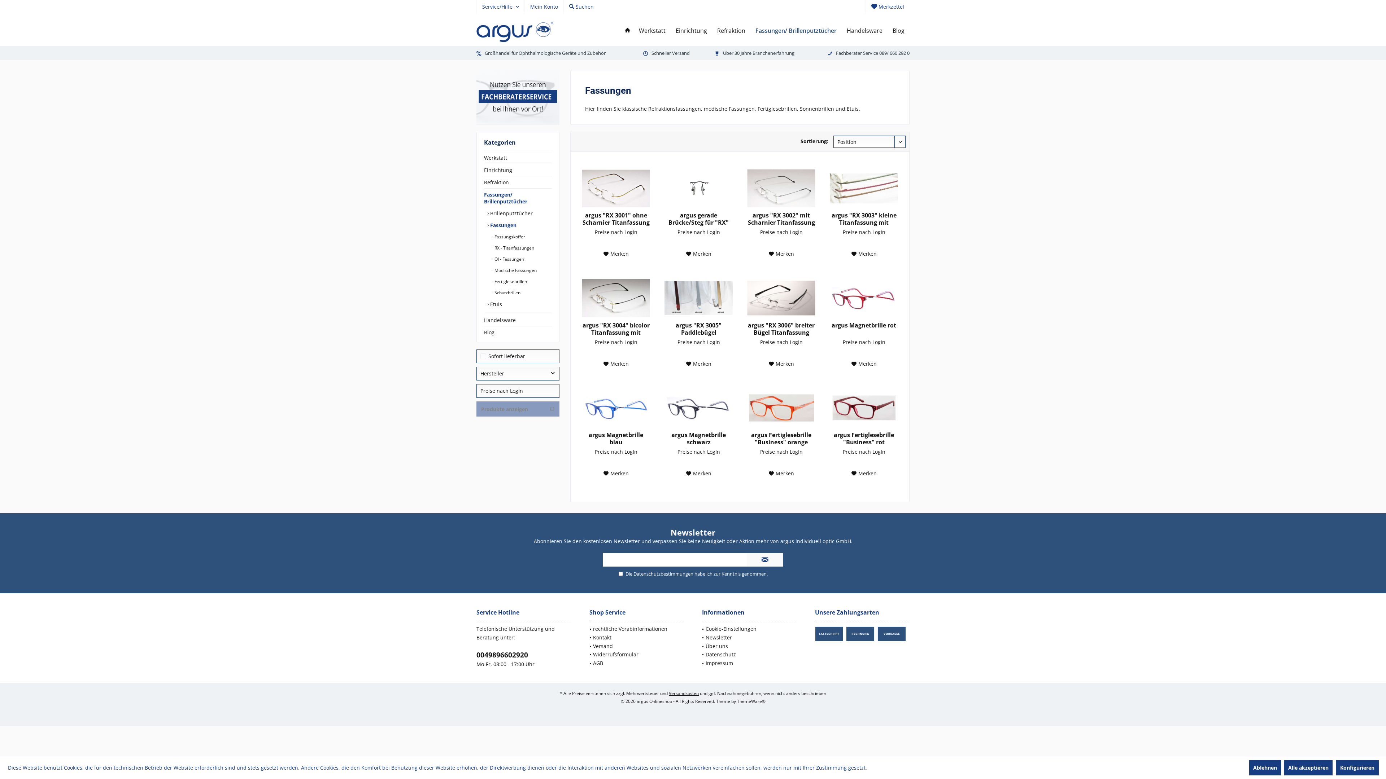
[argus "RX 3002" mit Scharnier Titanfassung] (781, 188)
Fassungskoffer (509, 237)
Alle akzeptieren (1308, 767)
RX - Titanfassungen (513, 248)
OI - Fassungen (508, 259)
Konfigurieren (1357, 767)
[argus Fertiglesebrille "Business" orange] (781, 408)
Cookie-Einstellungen (731, 628)
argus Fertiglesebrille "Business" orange (781, 438)
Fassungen (503, 225)
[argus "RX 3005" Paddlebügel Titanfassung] (698, 298)
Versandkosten (684, 693)
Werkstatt (495, 157)
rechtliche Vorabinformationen (630, 628)
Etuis (495, 304)
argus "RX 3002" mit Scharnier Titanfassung (781, 219)
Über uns (717, 646)
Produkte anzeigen (504, 409)
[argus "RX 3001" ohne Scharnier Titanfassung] (616, 188)
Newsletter (719, 637)
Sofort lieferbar (506, 356)
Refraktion (496, 182)
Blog (489, 332)
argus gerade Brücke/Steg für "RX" (698, 219)
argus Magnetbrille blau (616, 438)
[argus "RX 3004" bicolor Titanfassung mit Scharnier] (616, 298)
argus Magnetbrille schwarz (698, 438)
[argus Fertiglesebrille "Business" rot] (864, 408)
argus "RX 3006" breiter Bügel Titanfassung (781, 329)
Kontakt (602, 637)
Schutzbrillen (506, 293)
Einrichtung (498, 170)
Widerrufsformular (615, 654)
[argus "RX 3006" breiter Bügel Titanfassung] (781, 298)
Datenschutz (721, 654)
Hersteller (492, 373)
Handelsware (500, 320)
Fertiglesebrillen (510, 281)
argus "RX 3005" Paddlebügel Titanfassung (699, 329)
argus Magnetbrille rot (864, 325)
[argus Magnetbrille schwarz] (698, 408)
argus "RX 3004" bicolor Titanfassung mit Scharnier (616, 329)
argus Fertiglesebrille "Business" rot (864, 438)
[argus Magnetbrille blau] (616, 408)
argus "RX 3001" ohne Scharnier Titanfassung (616, 219)
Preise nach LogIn (501, 390)
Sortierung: (814, 141)
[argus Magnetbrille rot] (864, 298)
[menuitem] (888, 7)
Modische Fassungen (515, 270)
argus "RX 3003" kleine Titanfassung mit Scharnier (864, 219)
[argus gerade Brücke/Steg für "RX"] (698, 188)
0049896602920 (502, 655)
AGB (598, 663)
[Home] (628, 30)
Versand (603, 646)
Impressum (719, 663)
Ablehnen (1265, 767)
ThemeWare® (751, 701)
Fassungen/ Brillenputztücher (505, 198)
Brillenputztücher (511, 213)
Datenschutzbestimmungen (663, 574)
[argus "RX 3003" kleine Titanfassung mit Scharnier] (864, 188)
